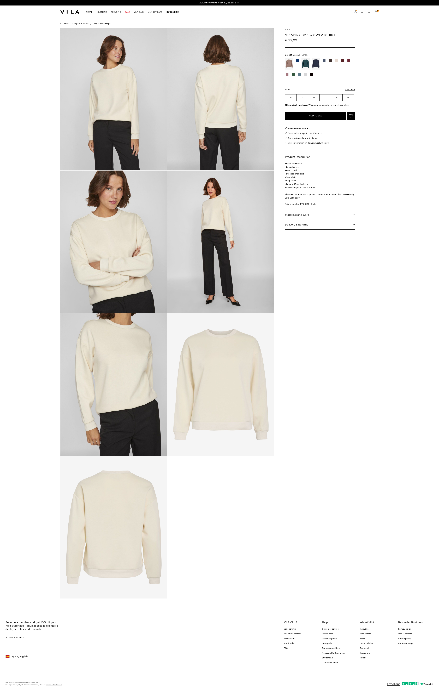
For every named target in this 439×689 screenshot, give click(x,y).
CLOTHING (65, 23)
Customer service (330, 629)
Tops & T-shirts (81, 23)
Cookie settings (405, 643)
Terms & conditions (331, 648)
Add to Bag (315, 115)
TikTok (363, 658)
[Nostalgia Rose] (287, 74)
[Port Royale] (342, 60)
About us (364, 629)
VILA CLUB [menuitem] (139, 12)
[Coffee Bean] (330, 60)
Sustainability (366, 643)
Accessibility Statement (333, 653)
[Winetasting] (348, 60)
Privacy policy (404, 629)
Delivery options (329, 638)
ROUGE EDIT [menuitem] (173, 12)
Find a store (365, 633)
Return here (327, 633)
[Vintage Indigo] (324, 60)
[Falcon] (289, 64)
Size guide (327, 643)
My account (289, 638)
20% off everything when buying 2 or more (219, 3)
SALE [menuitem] (127, 12)
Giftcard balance (330, 662)
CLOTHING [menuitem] (102, 12)
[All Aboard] (299, 74)
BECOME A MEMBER (14, 637)
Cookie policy (404, 638)
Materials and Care (297, 214)
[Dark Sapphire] (316, 64)
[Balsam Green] (293, 74)
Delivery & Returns (296, 224)
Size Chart (350, 89)
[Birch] (336, 60)
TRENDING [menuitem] (116, 12)
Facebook (364, 648)
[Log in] (355, 12)
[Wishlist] (369, 12)
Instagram (365, 653)
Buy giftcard (327, 658)
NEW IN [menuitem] (89, 12)
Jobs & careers (405, 633)
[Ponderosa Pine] (305, 64)
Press (362, 638)
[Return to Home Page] (69, 11)
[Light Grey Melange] (305, 74)
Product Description (297, 157)
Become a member (293, 633)
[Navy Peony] (297, 60)
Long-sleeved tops (101, 23)
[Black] (311, 74)
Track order (289, 643)
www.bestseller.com (54, 685)
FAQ (286, 648)
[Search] (362, 12)
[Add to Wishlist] (351, 116)
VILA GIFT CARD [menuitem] (155, 12)
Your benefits (290, 629)
